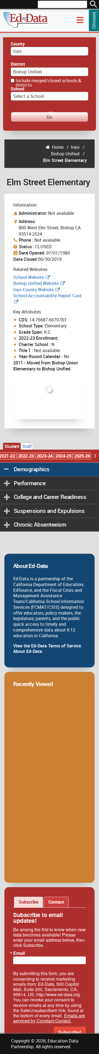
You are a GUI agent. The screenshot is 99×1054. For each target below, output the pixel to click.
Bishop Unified (65, 154)
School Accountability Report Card (47, 296)
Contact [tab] (56, 902)
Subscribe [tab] (28, 902)
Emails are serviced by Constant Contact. (49, 1018)
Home (58, 147)
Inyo (75, 147)
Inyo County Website (33, 290)
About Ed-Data (27, 651)
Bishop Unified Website (36, 283)
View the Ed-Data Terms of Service (47, 646)
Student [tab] (11, 446)
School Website (29, 277)
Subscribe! (69, 1032)
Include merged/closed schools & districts (48, 82)
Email (19, 953)
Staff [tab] (27, 446)
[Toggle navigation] (80, 20)
